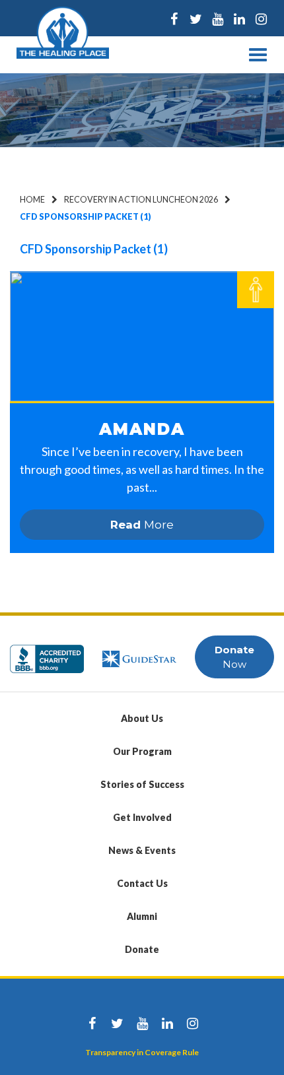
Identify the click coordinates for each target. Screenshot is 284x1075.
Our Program (142, 751)
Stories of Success (142, 784)
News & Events (142, 850)
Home (32, 200)
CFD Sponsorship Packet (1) (94, 249)
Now (234, 656)
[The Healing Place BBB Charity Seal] (47, 653)
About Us (142, 718)
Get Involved (142, 817)
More (142, 524)
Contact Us (142, 883)
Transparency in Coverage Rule (142, 1052)
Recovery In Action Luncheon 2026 (141, 200)
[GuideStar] (139, 653)
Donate (142, 949)
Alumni (142, 916)
